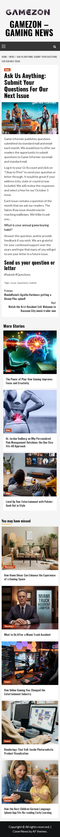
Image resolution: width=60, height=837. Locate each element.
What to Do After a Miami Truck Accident (27, 635)
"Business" (9, 566)
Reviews (7, 800)
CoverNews (20, 831)
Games (7, 681)
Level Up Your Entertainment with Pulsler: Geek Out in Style (29, 503)
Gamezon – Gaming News (29, 28)
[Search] (54, 46)
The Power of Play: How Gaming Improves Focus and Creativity (29, 381)
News (7, 69)
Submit (33, 282)
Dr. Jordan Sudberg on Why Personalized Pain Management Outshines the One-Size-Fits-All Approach (30, 442)
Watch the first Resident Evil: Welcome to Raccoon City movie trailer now (32, 307)
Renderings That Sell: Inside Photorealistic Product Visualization (28, 751)
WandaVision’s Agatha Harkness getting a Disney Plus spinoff (27, 295)
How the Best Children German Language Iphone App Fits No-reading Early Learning (28, 811)
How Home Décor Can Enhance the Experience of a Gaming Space (30, 577)
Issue (13, 282)
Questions (22, 282)
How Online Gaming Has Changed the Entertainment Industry (24, 692)
